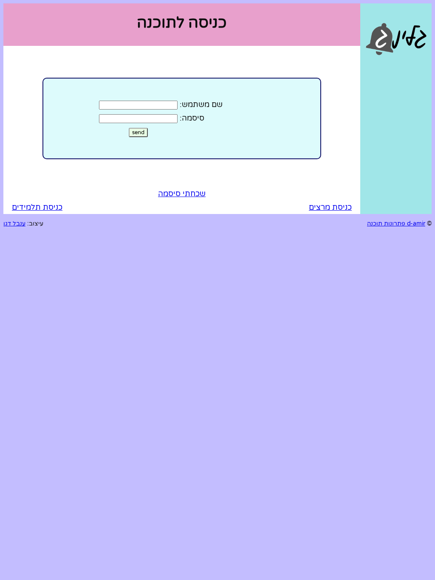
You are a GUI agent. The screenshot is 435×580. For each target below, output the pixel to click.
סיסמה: (192, 118)
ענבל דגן (14, 223)
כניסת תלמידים (37, 207)
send (138, 132)
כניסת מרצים (330, 207)
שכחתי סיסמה (182, 193)
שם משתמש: (201, 104)
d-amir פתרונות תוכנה (396, 223)
